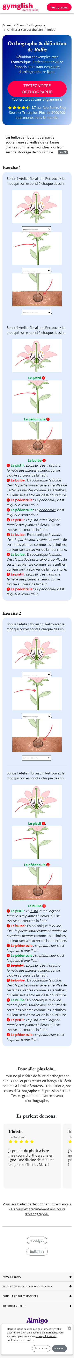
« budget (37, 1240)
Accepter (59, 1348)
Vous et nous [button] (11, 1276)
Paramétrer (41, 1348)
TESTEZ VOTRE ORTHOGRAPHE (37, 89)
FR (65, 152)
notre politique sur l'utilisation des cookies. (32, 1338)
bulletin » (37, 1251)
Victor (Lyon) (18, 1137)
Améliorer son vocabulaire (25, 30)
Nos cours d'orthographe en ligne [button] (27, 1286)
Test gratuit (59, 7)
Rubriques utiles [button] (14, 1305)
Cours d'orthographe (31, 25)
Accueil (7, 25)
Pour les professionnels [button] (20, 1296)
